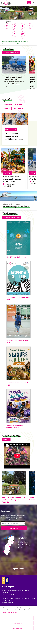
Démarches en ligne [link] (7, 41)
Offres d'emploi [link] (23, 41)
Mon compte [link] (29, 2)
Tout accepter (17, 628)
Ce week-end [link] (7, 104)
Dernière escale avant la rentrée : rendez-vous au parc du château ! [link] (12, 179)
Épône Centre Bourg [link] (24, 545)
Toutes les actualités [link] (11, 53)
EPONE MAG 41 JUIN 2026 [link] (16, 257)
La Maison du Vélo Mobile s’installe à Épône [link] (13, 78)
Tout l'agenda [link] (18, 109)
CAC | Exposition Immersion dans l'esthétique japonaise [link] (14, 136)
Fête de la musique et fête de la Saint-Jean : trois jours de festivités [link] (13, 499)
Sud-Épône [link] (21, 548)
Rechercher (14, 528)
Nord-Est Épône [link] (23, 542)
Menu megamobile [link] (33, 2)
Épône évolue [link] (18, 569)
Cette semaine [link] (19, 104)
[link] (6, 2)
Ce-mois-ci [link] (6, 109)
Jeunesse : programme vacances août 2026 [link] (14, 426)
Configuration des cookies (17, 618)
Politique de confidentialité (10, 612)
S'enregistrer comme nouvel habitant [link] (11, 44)
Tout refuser (18, 623)
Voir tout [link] (6, 439)
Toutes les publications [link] (11, 218)
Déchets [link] (15, 41)
